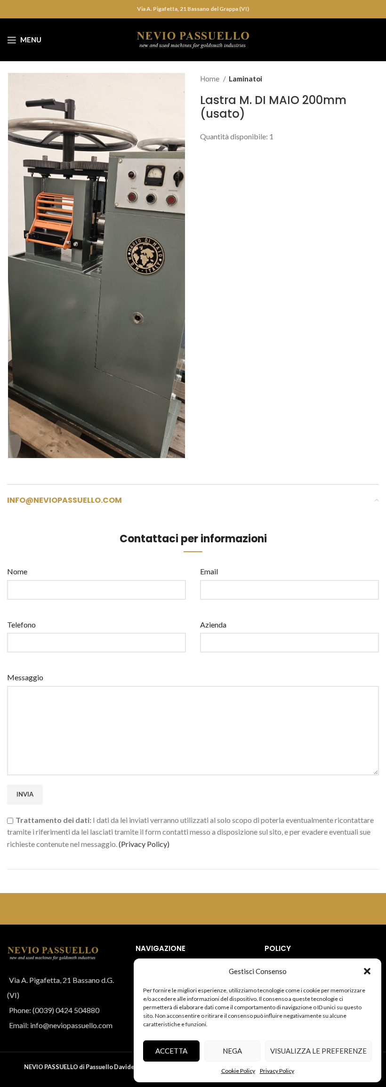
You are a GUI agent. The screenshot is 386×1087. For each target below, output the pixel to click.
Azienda (213, 624)
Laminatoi (245, 78)
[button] (367, 971)
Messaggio (25, 677)
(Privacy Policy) (144, 843)
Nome (17, 571)
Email (209, 571)
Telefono (21, 624)
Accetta (171, 1051)
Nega (232, 1051)
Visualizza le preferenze (318, 1051)
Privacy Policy (277, 1070)
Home (210, 78)
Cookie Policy (238, 1070)
